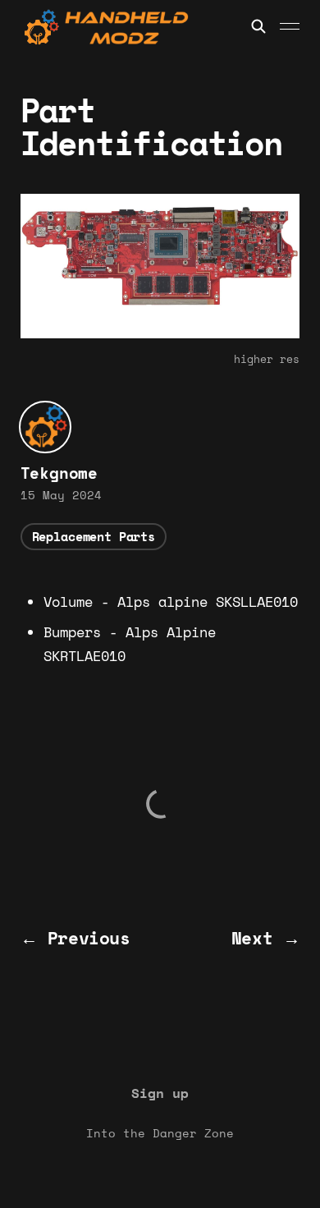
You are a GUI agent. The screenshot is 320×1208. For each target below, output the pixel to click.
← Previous (75, 938)
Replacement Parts (93, 536)
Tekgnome (59, 473)
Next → (265, 938)
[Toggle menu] (289, 26)
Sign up (160, 1093)
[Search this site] (258, 26)
